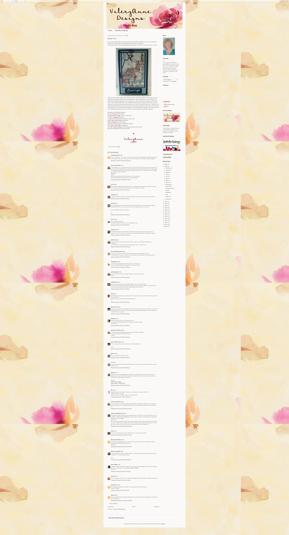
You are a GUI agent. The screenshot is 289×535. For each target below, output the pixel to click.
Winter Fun (168, 196)
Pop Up (167, 190)
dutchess (113, 239)
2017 (166, 212)
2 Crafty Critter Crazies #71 (114, 118)
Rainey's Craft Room (116, 330)
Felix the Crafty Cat (116, 401)
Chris (112, 293)
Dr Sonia (117, 488)
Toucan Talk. (169, 186)
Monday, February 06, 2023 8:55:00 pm (120, 385)
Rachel (112, 495)
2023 (166, 166)
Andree (113, 476)
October (168, 170)
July (167, 174)
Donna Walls (114, 464)
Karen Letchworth (115, 165)
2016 (166, 214)
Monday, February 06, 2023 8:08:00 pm (120, 367)
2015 (166, 216)
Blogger (163, 523)
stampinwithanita (115, 155)
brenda (113, 203)
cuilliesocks (114, 282)
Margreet (113, 318)
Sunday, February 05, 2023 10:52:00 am (120, 257)
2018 (166, 210)
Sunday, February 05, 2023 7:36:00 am (120, 214)
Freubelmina (114, 261)
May (167, 178)
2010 (166, 226)
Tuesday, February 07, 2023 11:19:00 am (121, 397)
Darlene (113, 372)
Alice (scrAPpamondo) (116, 251)
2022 (166, 201)
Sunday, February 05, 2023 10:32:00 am (120, 246)
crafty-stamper (114, 272)
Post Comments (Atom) (119, 509)
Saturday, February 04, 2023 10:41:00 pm (121, 179)
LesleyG (113, 194)
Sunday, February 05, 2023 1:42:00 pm (120, 277)
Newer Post (110, 506)
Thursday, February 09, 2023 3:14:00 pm (121, 471)
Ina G (112, 184)
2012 (166, 222)
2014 (166, 218)
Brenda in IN (114, 307)
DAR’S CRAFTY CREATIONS (118, 383)
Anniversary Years (170, 188)
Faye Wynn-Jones (170, 104)
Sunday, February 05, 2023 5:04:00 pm (120, 313)
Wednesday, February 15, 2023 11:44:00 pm (121, 500)
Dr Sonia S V (114, 484)
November (168, 168)
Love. (167, 194)
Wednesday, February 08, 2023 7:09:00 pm (121, 446)
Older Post (156, 506)
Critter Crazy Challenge (122, 416)
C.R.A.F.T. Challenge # (113, 117)
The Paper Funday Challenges (115, 127)
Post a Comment (113, 503)
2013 (166, 220)
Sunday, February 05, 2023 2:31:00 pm (120, 289)
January (168, 199)
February (168, 184)
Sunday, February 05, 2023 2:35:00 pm (120, 302)
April (167, 180)
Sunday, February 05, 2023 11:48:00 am (120, 267)
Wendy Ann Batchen (116, 439)
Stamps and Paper (115, 451)
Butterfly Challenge (121, 30)
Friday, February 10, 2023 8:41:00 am (120, 490)
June (167, 176)
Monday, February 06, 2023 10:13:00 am (121, 348)
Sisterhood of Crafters (116, 381)
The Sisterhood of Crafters (114, 115)
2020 (166, 205)
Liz (111, 362)
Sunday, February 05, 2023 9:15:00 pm (120, 337)
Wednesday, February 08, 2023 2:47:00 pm (121, 408)
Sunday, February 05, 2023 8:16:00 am (120, 225)
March (167, 182)
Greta (112, 431)
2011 (166, 224)
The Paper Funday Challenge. (132, 468)
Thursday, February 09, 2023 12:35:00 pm (121, 459)
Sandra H (113, 229)
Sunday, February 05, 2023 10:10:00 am (120, 235)
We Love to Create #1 (113, 128)
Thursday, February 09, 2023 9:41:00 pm (121, 480)
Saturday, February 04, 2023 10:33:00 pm (121, 160)
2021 (166, 203)
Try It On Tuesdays (112, 114)
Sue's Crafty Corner (116, 341)
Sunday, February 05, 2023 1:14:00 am (120, 190)
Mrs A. (167, 106)
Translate (174, 81)
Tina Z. (112, 219)
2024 (166, 164)
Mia (112, 390)
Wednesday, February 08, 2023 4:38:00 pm (121, 426)
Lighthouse (168, 192)
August (167, 172)
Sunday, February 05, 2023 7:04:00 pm (120, 325)
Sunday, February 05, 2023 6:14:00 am (120, 198)
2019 (166, 207)
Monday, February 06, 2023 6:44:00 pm (120, 357)
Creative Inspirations (113, 122)
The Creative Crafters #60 (114, 125)
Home (110, 30)
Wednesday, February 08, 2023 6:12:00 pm (121, 435)
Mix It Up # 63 (111, 123)
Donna (112, 353)
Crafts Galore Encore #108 (114, 120)
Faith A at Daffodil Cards (117, 413)
